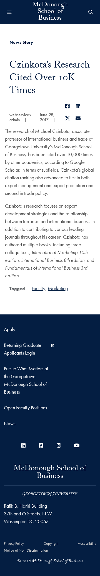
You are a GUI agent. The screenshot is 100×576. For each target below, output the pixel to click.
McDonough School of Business (50, 12)
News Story (21, 42)
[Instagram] (59, 445)
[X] (67, 118)
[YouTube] (76, 445)
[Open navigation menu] (9, 12)
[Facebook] (67, 106)
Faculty (38, 288)
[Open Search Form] (91, 12)
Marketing (58, 288)
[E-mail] (78, 118)
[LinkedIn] (78, 106)
